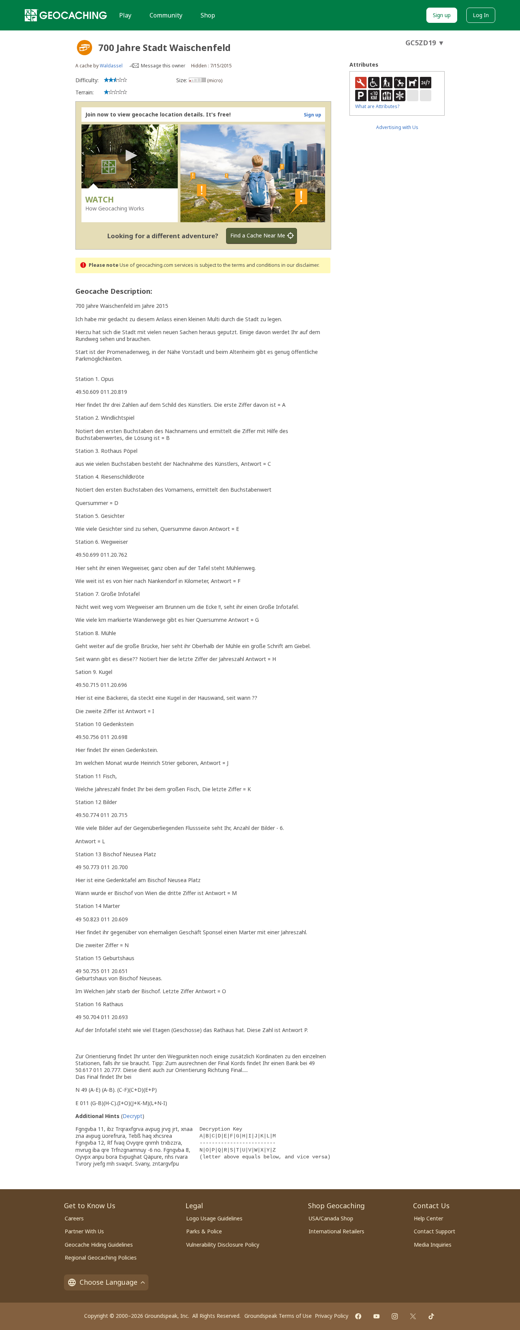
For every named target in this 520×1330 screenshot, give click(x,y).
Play (125, 15)
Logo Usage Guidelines (214, 1218)
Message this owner (163, 65)
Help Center (428, 1218)
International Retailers (336, 1231)
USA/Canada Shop (331, 1218)
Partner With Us (84, 1231)
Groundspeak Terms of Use (278, 1315)
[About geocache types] (84, 47)
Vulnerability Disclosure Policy (222, 1244)
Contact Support (434, 1231)
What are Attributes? (377, 106)
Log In (481, 15)
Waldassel (111, 65)
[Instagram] (394, 1316)
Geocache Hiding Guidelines (99, 1244)
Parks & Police (204, 1231)
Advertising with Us (397, 127)
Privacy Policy (331, 1315)
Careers (74, 1218)
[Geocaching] (66, 15)
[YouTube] (376, 1316)
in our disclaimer (299, 265)
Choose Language (108, 1282)
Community (166, 15)
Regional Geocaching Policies (101, 1257)
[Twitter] (413, 1316)
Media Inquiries (432, 1244)
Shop (208, 15)
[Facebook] (358, 1316)
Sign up (442, 15)
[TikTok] (431, 1316)
